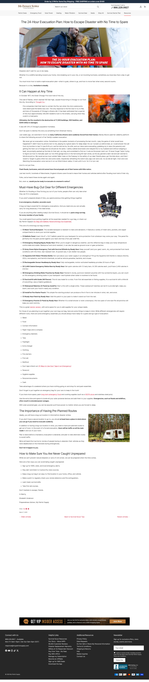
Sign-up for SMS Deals (56, 661)
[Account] (141, 7)
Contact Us (81, 656)
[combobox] (77, 7)
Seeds (93, 13)
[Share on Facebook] (26, 508)
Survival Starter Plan (114, 13)
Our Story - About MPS (56, 641)
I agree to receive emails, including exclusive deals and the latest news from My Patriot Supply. (128, 654)
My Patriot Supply (15, 674)
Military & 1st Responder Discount (60, 649)
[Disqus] (74, 541)
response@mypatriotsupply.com (17, 646)
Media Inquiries (82, 654)
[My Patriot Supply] (28, 7)
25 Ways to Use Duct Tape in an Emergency (54, 366)
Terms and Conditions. (120, 656)
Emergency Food (35, 13)
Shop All (101, 13)
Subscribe (119, 660)
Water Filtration (70, 13)
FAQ (78, 651)
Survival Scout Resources (57, 639)
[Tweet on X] (24, 508)
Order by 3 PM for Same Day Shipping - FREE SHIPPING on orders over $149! (74, 2)
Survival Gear (82, 13)
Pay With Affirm (54, 654)
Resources (127, 13)
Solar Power (49, 13)
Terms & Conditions (84, 646)
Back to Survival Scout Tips (74, 517)
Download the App (55, 664)
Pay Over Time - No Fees (57, 651)
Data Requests (82, 641)
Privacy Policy (82, 639)
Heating (58, 13)
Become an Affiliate (55, 659)
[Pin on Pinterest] (28, 508)
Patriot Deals (22, 13)
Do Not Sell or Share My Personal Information (93, 644)
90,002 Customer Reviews (58, 644)
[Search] (98, 6)
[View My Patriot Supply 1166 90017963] (126, 669)
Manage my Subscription (57, 656)
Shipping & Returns (84, 649)
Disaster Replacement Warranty (60, 646)
